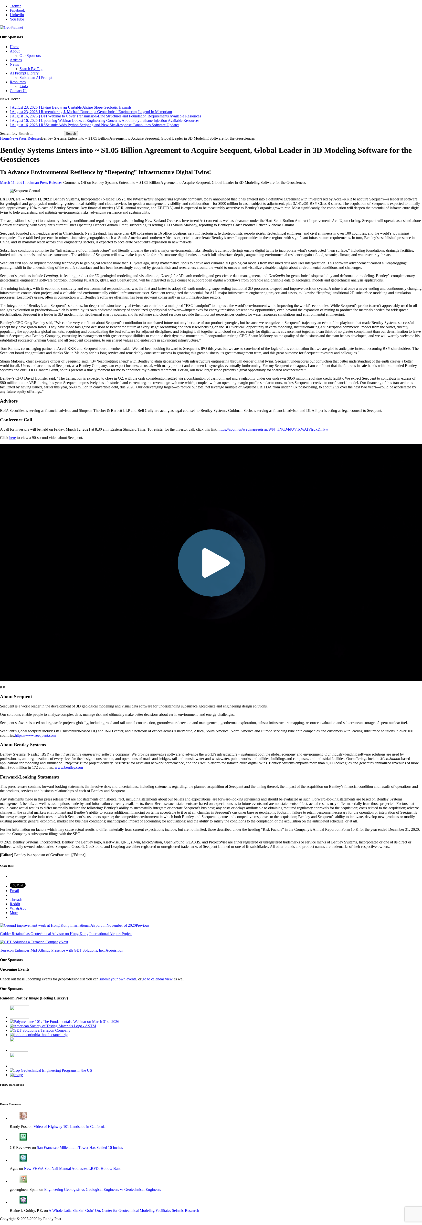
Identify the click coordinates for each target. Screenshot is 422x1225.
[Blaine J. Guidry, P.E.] (23, 1202)
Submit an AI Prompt (36, 77)
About (15, 51)
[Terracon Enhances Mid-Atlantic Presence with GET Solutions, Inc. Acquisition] (40, 1030)
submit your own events (117, 979)
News (14, 64)
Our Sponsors (30, 55)
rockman (32, 182)
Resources (18, 82)
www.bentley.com (69, 767)
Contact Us (18, 91)
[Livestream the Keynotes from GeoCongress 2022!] (19, 1066)
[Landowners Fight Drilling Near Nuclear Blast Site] (19, 1017)
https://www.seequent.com (35, 735)
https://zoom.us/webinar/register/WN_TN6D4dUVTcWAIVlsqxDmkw (273, 429)
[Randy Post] (23, 1118)
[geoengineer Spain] (23, 1181)
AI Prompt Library (24, 73)
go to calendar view (157, 979)
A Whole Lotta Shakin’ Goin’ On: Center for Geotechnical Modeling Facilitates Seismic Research (124, 1210)
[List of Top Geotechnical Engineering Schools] (51, 1070)
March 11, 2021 (12, 182)
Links (24, 86)
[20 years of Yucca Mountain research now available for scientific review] (19, 1050)
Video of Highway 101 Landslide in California (69, 1126)
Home (14, 47)
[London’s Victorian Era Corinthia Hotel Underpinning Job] (39, 1035)
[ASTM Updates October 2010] (53, 1026)
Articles (16, 60)
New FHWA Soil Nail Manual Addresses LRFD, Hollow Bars (72, 1168)
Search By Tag (31, 69)
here (12, 438)
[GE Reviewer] (23, 1139)
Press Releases (51, 182)
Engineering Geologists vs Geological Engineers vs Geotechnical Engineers (102, 1189)
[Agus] (23, 1160)
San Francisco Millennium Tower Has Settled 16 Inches (80, 1147)
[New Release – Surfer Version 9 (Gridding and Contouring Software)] (16, 1075)
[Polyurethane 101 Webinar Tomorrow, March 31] (64, 1021)
